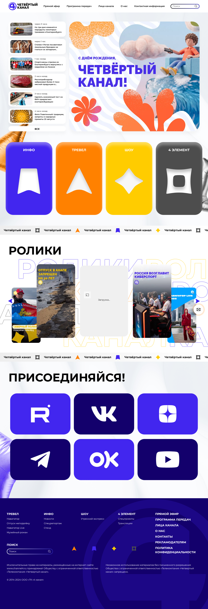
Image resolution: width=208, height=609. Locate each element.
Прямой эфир (51, 6)
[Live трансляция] (13, 595)
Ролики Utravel (94, 210)
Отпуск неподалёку (18, 523)
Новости (45, 197)
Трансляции (197, 203)
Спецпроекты (126, 519)
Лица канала (106, 6)
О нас (124, 6)
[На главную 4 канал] (22, 6)
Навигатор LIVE (94, 197)
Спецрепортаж (46, 210)
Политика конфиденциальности (175, 550)
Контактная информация (149, 6)
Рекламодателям (170, 542)
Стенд (46, 203)
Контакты (164, 536)
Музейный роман (94, 203)
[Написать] (198, 309)
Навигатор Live (15, 528)
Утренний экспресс (143, 210)
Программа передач (79, 6)
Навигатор (94, 190)
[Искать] (196, 6)
